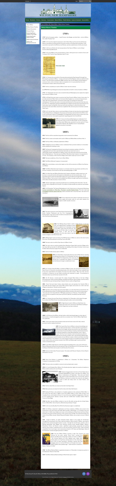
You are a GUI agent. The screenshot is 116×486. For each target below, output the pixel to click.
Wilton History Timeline (32, 27)
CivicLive (65, 477)
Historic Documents (31, 29)
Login (76, 1)
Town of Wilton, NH (45, 24)
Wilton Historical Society (32, 39)
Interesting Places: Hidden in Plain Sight (31, 33)
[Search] (90, 1)
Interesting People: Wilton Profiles (31, 37)
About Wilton (30, 24)
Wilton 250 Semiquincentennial (31, 42)
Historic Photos (30, 31)
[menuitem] (27, 20)
